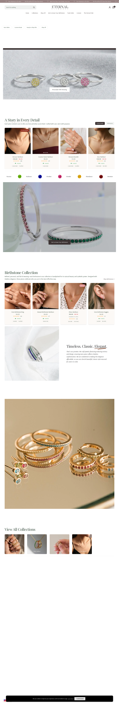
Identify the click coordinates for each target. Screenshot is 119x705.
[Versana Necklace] (18, 141)
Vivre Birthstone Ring (17, 312)
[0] (113, 7)
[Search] (34, 7)
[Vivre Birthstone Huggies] (101, 296)
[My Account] (110, 7)
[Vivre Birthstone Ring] (18, 296)
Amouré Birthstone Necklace (45, 312)
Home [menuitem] (27, 13)
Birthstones (110, 123)
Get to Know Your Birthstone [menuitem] (56, 13)
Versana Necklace (17, 157)
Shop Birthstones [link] (108, 279)
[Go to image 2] (72, 152)
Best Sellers (7, 27)
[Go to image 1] (15, 152)
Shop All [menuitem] (43, 13)
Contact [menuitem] (79, 13)
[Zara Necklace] (101, 141)
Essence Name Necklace (45, 157)
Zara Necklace (101, 157)
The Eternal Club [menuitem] (88, 13)
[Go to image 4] (19, 152)
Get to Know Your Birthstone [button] (59, 242)
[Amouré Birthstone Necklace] (46, 296)
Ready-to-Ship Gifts (32, 27)
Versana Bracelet (73, 157)
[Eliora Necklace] (73, 296)
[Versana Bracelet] (73, 141)
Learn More (71, 699)
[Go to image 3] (18, 152)
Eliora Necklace (73, 312)
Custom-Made (18, 27)
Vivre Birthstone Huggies (101, 312)
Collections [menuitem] (35, 13)
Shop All (44, 27)
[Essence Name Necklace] (46, 141)
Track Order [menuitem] (70, 13)
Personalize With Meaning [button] (59, 89)
